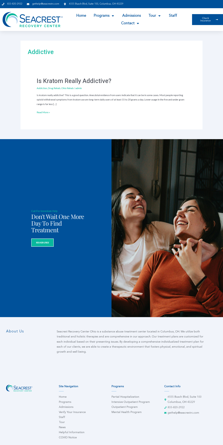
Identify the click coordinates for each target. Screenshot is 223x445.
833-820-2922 (42, 242)
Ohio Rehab (67, 88)
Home (81, 16)
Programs (102, 16)
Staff (173, 16)
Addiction (42, 88)
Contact (128, 23)
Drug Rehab (54, 88)
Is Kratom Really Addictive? (74, 81)
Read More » (43, 112)
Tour (152, 16)
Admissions (131, 16)
